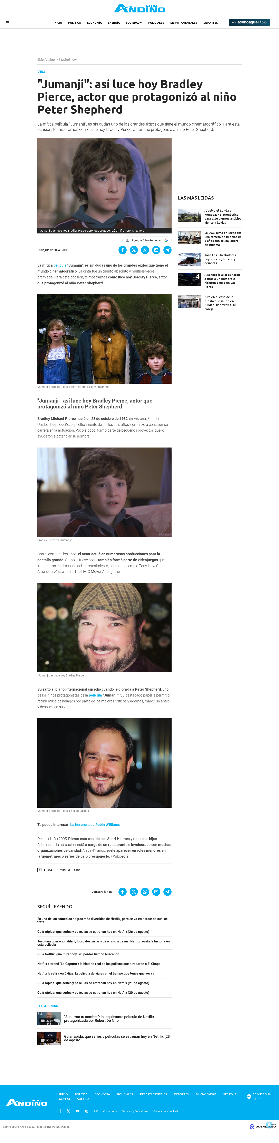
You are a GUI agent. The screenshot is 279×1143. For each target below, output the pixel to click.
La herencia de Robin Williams (95, 824)
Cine (77, 870)
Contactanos (110, 1111)
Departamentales (183, 22)
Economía (94, 22)
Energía (114, 22)
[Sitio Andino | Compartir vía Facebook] (122, 250)
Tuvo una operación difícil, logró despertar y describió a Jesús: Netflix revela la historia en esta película (103, 943)
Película (64, 870)
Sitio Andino (46, 59)
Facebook (60, 1111)
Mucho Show (206, 1094)
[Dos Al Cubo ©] (263, 1128)
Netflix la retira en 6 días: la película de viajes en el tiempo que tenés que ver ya (95, 973)
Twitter (68, 1111)
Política (74, 22)
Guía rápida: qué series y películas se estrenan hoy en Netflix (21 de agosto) (93, 983)
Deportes (210, 22)
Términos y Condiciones (135, 1111)
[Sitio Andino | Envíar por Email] (156, 250)
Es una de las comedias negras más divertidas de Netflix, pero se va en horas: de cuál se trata (102, 920)
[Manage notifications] (269, 1125)
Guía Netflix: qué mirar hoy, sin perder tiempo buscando (78, 954)
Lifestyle (230, 1094)
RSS (96, 1111)
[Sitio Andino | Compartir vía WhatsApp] (145, 250)
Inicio (58, 22)
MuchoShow (68, 59)
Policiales (156, 22)
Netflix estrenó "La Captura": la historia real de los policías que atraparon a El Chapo (99, 964)
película (60, 265)
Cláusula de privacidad (165, 1111)
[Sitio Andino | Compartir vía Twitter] (134, 250)
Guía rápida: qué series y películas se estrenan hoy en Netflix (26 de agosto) (93, 931)
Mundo (64, 1099)
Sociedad (133, 22)
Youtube (78, 1111)
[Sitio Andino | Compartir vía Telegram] (167, 250)
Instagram (87, 1111)
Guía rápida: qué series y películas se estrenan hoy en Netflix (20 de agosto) (93, 992)
